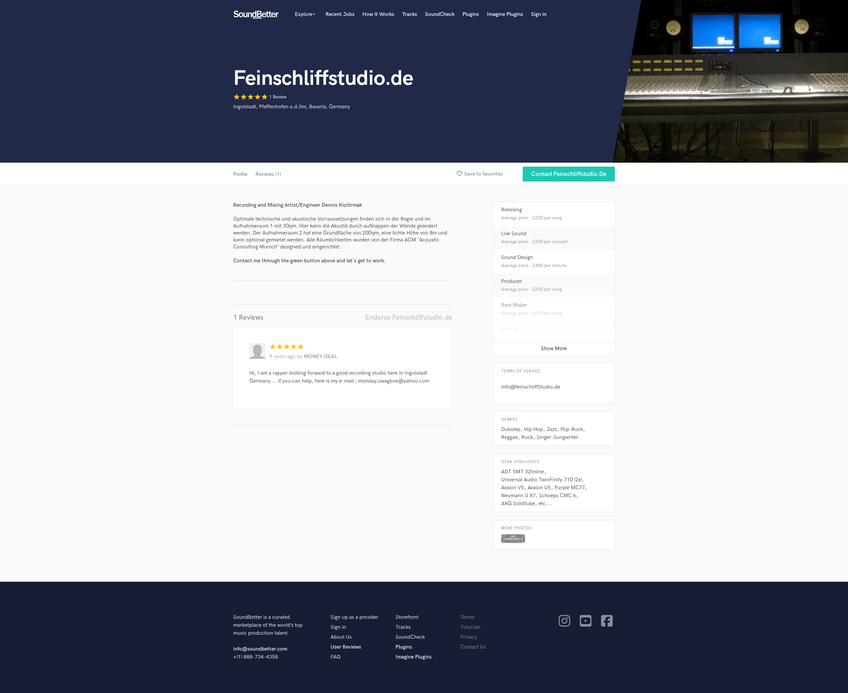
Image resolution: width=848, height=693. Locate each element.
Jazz (552, 429)
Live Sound (513, 234)
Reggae (509, 437)
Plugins (470, 14)
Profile (240, 174)
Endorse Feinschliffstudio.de (408, 317)
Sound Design (517, 257)
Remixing (511, 210)
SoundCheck (439, 14)
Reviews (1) (268, 174)
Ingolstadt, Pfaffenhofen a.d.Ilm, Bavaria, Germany (291, 107)
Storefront (407, 617)
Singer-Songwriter (557, 437)
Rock (527, 437)
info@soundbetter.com (260, 649)
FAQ (336, 657)
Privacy (468, 637)
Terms (467, 617)
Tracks (409, 14)
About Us (341, 637)
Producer (511, 281)
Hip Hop (533, 429)
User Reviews (346, 647)
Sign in (539, 14)
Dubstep (510, 429)
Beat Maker (514, 305)
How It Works (378, 14)
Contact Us (473, 647)
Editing (509, 329)
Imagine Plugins (505, 14)
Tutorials (470, 627)
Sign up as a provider (354, 617)
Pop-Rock (571, 429)
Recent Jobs (340, 14)
